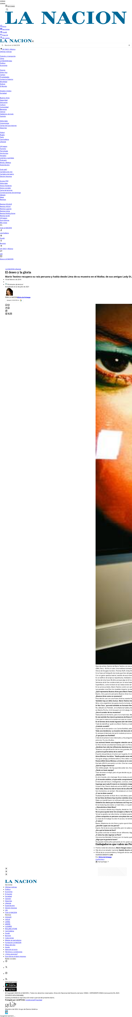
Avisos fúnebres (6, 186)
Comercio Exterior (6, 79)
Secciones (6, 29)
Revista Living (5, 211)
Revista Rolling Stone (7, 213)
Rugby (2, 135)
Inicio (4, 26)
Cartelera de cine (6, 172)
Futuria (2, 70)
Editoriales (4, 121)
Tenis (2, 137)
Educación (4, 102)
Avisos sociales (5, 188)
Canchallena (4, 139)
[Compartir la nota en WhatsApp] (8, 308)
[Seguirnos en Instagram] (6, 974)
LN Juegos (3, 146)
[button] (66, 149)
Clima (2, 58)
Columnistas (4, 123)
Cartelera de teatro (7, 174)
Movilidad (3, 82)
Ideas (2, 197)
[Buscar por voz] (129, 45)
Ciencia (2, 112)
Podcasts (3, 160)
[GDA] (10, 1007)
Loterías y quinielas (7, 158)
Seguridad (4, 100)
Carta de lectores (6, 190)
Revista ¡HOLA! (5, 206)
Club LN (5, 35)
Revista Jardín (5, 216)
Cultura (2, 105)
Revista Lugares (5, 209)
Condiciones (30, 1000)
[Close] (6, 868)
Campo (2, 75)
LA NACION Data (6, 61)
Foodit (4, 32)
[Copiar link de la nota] (6, 311)
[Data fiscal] (6, 1013)
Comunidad (4, 107)
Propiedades (4, 77)
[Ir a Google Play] (11, 986)
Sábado (3, 195)
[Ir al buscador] (7, 9)
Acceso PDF (4, 181)
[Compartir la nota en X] (8, 314)
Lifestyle (17, 269)
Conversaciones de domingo (10, 193)
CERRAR (2, 1)
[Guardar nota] (6, 305)
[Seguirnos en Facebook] (6, 962)
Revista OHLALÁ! (6, 204)
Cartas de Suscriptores (8, 126)
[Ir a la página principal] (66, 24)
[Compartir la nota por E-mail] (11, 314)
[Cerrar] (33, 41)
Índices (2, 84)
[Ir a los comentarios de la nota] (8, 305)
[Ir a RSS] (6, 979)
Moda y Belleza (5, 163)
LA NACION (9, 269)
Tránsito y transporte (7, 56)
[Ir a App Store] (11, 991)
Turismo (3, 149)
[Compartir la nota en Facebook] (6, 314)
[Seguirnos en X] (6, 968)
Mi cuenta (6, 38)
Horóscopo (4, 153)
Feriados (3, 156)
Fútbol (2, 132)
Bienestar (3, 109)
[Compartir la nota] (6, 308)
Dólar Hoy (3, 72)
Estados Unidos (5, 91)
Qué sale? (3, 169)
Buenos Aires (5, 98)
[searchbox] (65, 45)
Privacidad (38, 1000)
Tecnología (4, 151)
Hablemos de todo (7, 114)
